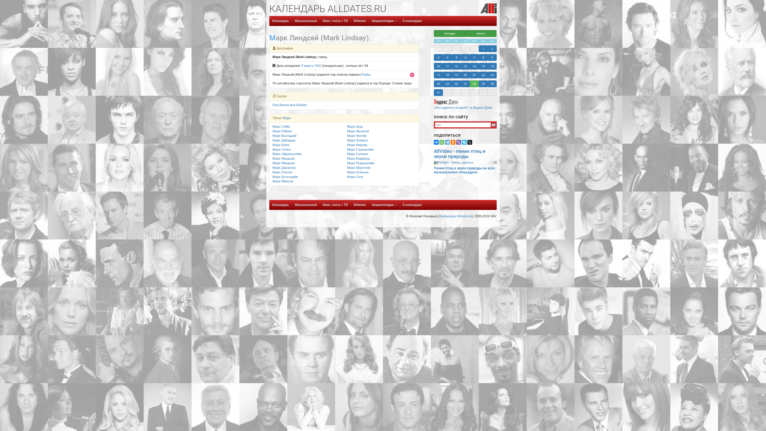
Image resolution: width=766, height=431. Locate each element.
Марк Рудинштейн (360, 163)
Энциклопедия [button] (383, 21)
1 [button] (483, 48)
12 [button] (456, 66)
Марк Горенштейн (360, 149)
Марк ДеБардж (283, 140)
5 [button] (456, 57)
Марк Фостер (357, 136)
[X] (469, 142)
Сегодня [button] (449, 33)
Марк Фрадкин (283, 158)
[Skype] (464, 142)
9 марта (307, 66)
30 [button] (492, 83)
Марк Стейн (281, 127)
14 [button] (474, 66)
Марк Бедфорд (358, 158)
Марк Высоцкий (284, 136)
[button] (438, 162)
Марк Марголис (359, 168)
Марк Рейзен (282, 131)
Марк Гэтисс (281, 149)
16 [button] (492, 66)
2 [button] (492, 48)
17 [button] (438, 75)
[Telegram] (447, 142)
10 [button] (438, 66)
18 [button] (447, 75)
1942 (317, 66)
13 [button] (465, 66)
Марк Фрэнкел (358, 131)
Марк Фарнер (357, 145)
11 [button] (447, 66)
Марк (287, 118)
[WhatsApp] (441, 142)
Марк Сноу (355, 177)
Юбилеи (360, 21)
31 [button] (438, 92)
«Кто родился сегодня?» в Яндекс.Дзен (463, 108)
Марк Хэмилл (357, 140)
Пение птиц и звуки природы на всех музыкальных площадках (464, 170)
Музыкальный (306, 21)
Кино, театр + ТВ (335, 21)
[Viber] (458, 142)
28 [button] (474, 83)
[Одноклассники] (453, 142)
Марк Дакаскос (284, 168)
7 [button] (474, 57)
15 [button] (483, 66)
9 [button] (492, 57)
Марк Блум (280, 145)
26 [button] (456, 83)
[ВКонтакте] (436, 142)
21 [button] (474, 75)
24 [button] (438, 83)
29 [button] (483, 83)
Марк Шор (355, 127)
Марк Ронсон (282, 172)
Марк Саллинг (357, 154)
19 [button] (456, 75)
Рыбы (366, 74)
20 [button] (465, 75)
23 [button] (492, 75)
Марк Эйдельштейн (287, 154)
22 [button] (483, 75)
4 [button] (447, 57)
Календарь (280, 21)
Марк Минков (282, 181)
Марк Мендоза (283, 163)
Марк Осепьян (358, 172)
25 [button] (447, 83)
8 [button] (483, 57)
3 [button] (438, 57)
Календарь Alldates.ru (456, 216)
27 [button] (465, 83)
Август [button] (481, 33)
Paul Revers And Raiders (289, 105)
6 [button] (465, 57)
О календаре (412, 21)
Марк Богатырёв (285, 177)
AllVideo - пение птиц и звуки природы (460, 153)
